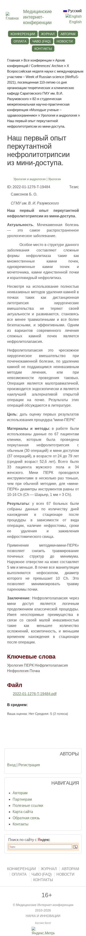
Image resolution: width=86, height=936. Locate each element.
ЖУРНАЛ (48, 34)
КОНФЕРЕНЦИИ (23, 34)
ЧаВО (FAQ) (41, 41)
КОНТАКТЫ (43, 48)
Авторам (20, 793)
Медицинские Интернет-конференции (44, 905)
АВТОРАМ (68, 34)
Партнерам (22, 799)
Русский (74, 11)
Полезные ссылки (28, 805)
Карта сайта (23, 812)
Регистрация (29, 765)
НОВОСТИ (65, 41)
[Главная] (14, 18)
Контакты (20, 824)
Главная (13, 60)
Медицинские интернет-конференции (37, 17)
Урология (54, 179)
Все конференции (38, 60)
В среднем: (17, 705)
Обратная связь (26, 818)
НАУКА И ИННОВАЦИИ (43, 916)
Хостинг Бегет (43, 923)
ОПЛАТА (20, 41)
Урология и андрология (59, 115)
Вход (11, 765)
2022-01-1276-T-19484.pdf (34, 694)
